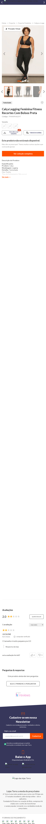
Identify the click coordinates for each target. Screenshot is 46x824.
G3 (16, 126)
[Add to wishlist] (42, 102)
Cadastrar (36, 736)
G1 (4, 126)
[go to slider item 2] (27, 91)
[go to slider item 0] (8, 91)
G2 (10, 126)
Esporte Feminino (24, 23)
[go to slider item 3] (37, 91)
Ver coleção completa (23, 153)
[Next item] (44, 2)
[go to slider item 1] (18, 91)
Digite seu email (10, 731)
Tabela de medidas (36, 133)
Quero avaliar (36, 616)
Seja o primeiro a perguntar (23, 684)
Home (4, 23)
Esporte (12, 23)
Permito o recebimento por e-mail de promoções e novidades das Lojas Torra (19, 744)
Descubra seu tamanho (13, 132)
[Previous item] (1, 2)
